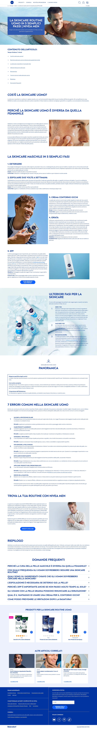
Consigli (11, 5)
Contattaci (35, 706)
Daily (27, 282)
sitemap (14, 695)
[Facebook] (59, 719)
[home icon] (8, 5)
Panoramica (13, 71)
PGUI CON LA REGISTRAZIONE (60, 707)
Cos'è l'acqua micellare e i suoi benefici (17, 717)
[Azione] (87, 2)
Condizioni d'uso (12, 693)
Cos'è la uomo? (16, 56)
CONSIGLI (28, 2)
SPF (38, 257)
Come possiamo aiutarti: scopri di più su (22, 701)
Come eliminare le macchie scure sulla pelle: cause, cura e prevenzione (25, 714)
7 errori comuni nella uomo (20, 75)
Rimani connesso (57, 714)
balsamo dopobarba (71, 340)
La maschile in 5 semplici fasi (20, 64)
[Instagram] (64, 719)
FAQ (30, 706)
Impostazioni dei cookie (37, 693)
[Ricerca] (79, 2)
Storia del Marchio (12, 703)
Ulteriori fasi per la (17, 67)
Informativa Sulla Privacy (23, 693)
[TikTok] (69, 719)
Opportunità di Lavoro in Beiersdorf (27, 703)
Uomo (15, 5)
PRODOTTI (21, 2)
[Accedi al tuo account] (83, 2)
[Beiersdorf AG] (12, 727)
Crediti (9, 695)
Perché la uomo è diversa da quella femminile (25, 60)
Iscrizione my (58, 690)
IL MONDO (52, 2)
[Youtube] (54, 719)
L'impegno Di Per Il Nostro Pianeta (18, 706)
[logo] (12, 3)
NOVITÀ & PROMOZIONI (39, 2)
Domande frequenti (15, 83)
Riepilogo (12, 79)
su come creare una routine (60, 472)
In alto (88, 5)
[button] (31, 632)
